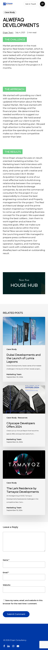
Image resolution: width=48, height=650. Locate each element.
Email (6, 572)
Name (6, 560)
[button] (42, 4)
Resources (22, 418)
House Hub (24, 283)
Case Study (10, 12)
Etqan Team (8, 32)
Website (6, 585)
